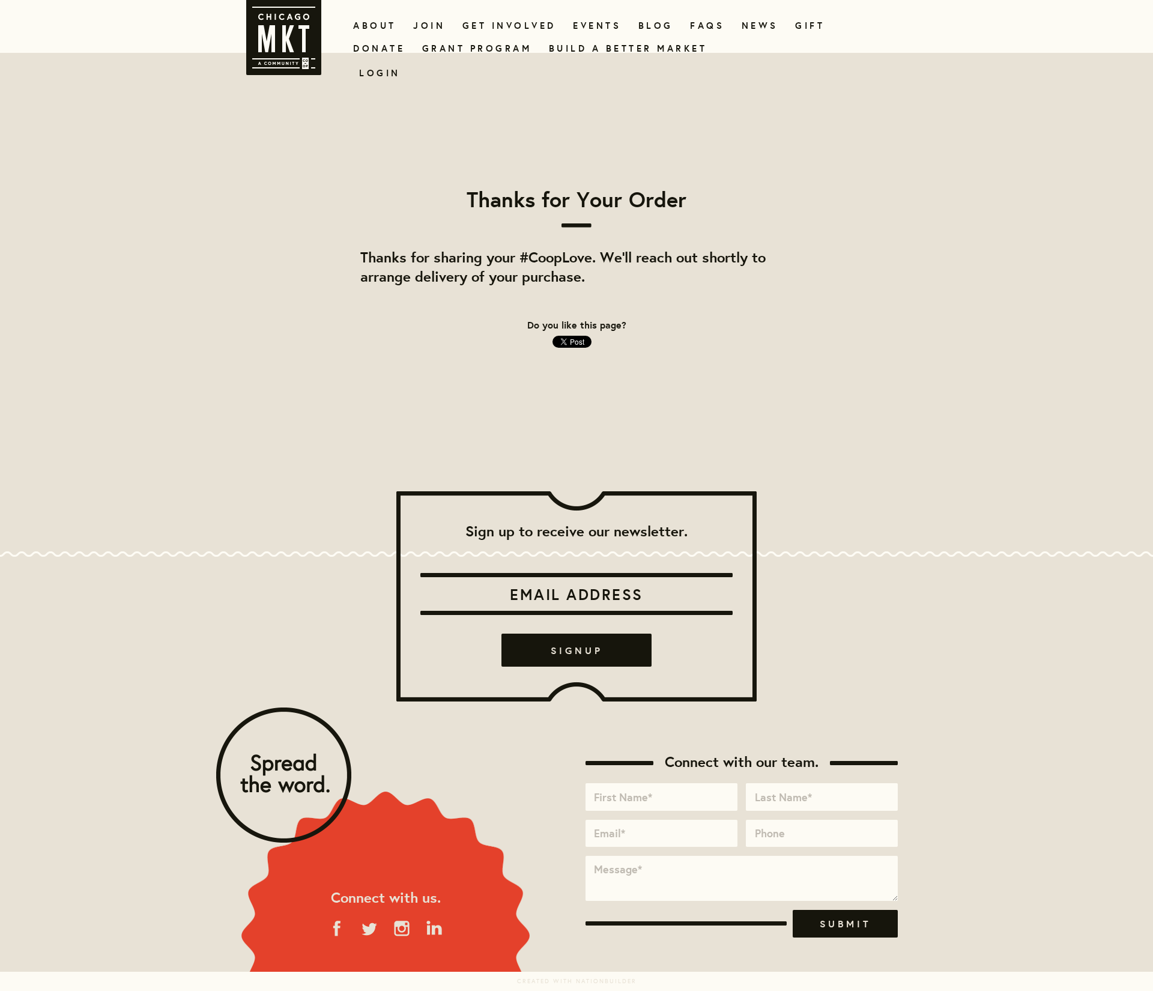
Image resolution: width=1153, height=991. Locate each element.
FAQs (705, 25)
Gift (808, 25)
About (372, 25)
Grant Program (472, 48)
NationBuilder (606, 981)
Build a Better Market (621, 48)
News (758, 25)
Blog (654, 25)
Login (380, 73)
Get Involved (505, 25)
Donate (376, 48)
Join (427, 25)
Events (595, 25)
